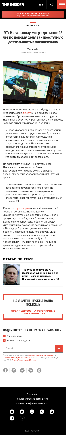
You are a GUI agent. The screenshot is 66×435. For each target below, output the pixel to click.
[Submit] (59, 348)
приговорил (23, 208)
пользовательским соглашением (41, 355)
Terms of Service (29, 360)
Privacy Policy (17, 360)
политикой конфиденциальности (16, 357)
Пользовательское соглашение (32, 398)
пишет (27, 112)
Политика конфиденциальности (32, 403)
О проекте (32, 394)
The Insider (33, 49)
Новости (32, 26)
